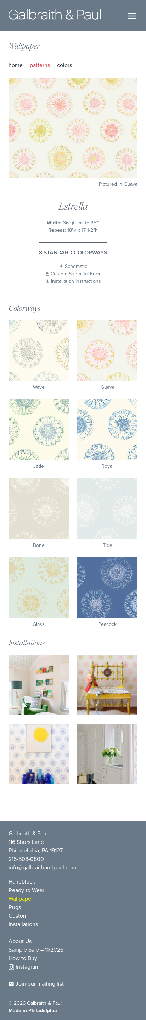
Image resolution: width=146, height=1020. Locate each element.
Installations (23, 924)
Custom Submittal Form (76, 274)
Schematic (76, 266)
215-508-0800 (26, 859)
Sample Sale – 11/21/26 (36, 950)
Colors (64, 65)
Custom (18, 916)
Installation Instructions (76, 281)
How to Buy (23, 958)
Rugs (15, 907)
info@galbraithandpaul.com (42, 867)
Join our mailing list (39, 984)
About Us (20, 941)
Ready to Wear (26, 890)
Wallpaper (24, 46)
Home (16, 65)
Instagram (27, 967)
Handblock (22, 882)
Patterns (40, 65)
